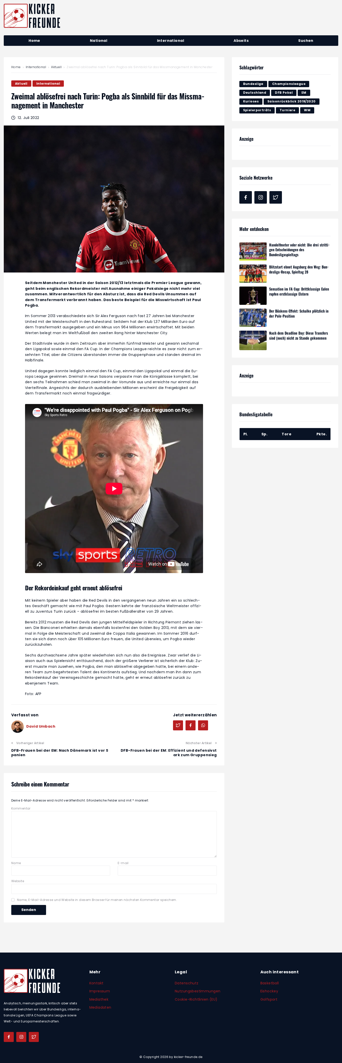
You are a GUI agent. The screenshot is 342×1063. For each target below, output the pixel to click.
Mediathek (99, 999)
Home (16, 67)
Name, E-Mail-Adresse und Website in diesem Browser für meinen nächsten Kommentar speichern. (97, 900)
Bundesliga (253, 84)
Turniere (287, 110)
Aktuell (56, 67)
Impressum (99, 991)
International (36, 67)
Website (17, 881)
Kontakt (96, 983)
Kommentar (21, 808)
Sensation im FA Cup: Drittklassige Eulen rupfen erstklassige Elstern (299, 291)
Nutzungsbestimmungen (197, 991)
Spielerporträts (257, 110)
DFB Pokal (284, 92)
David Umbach (40, 726)
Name (16, 863)
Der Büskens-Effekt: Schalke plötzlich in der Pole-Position (298, 313)
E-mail (123, 863)
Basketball (269, 983)
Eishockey (269, 991)
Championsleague (288, 84)
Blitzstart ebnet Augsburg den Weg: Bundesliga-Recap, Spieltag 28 (298, 269)
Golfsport (269, 999)
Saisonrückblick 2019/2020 (291, 101)
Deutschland (254, 92)
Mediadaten (100, 1007)
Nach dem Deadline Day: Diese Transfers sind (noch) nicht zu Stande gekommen (298, 335)
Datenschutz (187, 983)
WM (307, 110)
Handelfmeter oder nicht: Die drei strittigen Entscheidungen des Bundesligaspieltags (299, 249)
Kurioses (251, 101)
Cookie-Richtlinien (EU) (196, 999)
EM (303, 92)
